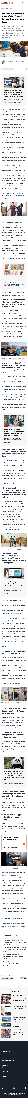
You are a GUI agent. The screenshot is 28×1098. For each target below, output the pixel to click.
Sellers (11, 69)
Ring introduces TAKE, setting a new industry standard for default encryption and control (14, 942)
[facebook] (2, 1088)
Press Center (5, 1051)
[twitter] (14, 1088)
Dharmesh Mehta (14, 61)
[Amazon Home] (7, 3)
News (2, 8)
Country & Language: (6, 1065)
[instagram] (8, 1088)
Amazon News (5, 1046)
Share (24, 69)
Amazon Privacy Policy (7, 847)
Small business (9, 8)
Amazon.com (5, 1056)
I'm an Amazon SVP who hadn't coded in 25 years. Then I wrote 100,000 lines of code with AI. (14, 949)
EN (4, 1067)
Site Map (4, 1076)
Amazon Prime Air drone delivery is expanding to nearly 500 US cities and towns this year (13, 963)
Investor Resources (7, 1060)
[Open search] (22, 2)
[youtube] (25, 1088)
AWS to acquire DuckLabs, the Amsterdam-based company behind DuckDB (13, 956)
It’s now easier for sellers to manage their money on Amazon (19, 1008)
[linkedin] (20, 1088)
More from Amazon (7, 1081)
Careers (4, 1071)
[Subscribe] (24, 844)
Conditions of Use (11, 1093)
